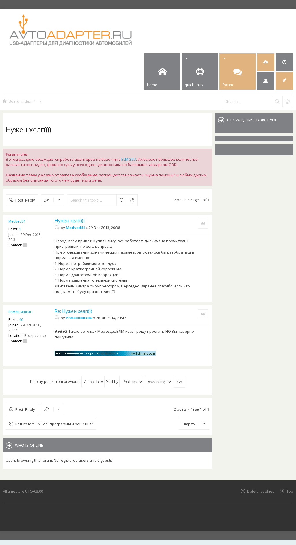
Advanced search (132, 200)
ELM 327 (128, 159)
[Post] (58, 227)
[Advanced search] (287, 101)
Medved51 (17, 221)
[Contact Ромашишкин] (25, 341)
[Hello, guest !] (265, 81)
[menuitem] (265, 62)
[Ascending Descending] (159, 381)
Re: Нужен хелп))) (73, 311)
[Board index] (93, 30)
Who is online (29, 445)
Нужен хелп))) (28, 129)
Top (289, 491)
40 (21, 319)
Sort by (112, 381)
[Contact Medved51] (25, 245)
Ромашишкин (20, 311)
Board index (20, 101)
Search (121, 200)
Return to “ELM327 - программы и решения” (54, 423)
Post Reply (25, 200)
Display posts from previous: (55, 381)
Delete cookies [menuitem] (260, 491)
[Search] (277, 101)
